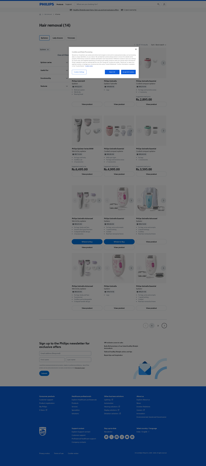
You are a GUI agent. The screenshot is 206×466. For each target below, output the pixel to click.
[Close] (136, 49)
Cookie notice (89, 66)
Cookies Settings (79, 72)
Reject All (112, 72)
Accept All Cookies (128, 72)
